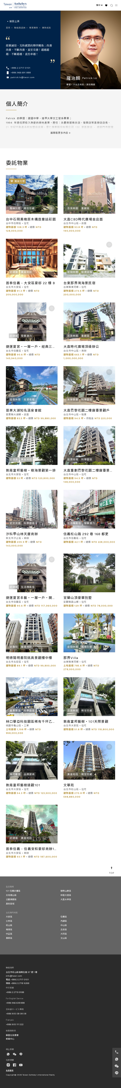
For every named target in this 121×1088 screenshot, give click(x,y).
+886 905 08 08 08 (16, 1013)
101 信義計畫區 (13, 891)
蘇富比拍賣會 (12, 1035)
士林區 (9, 921)
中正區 (9, 934)
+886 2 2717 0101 (20, 979)
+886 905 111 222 (15, 1024)
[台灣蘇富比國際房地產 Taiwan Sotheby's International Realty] (15, 5)
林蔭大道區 (65, 895)
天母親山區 (11, 895)
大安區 (9, 917)
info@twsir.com (14, 976)
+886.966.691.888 (21, 72)
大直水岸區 (65, 899)
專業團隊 (33, 28)
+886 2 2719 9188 (15, 992)
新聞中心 (10, 1039)
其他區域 (10, 904)
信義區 (63, 917)
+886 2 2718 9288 (20, 983)
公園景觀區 (11, 899)
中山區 (63, 925)
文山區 (63, 938)
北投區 (63, 929)
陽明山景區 (65, 891)
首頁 (8, 28)
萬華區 (9, 938)
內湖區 (63, 921)
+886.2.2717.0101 (20, 68)
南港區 (9, 929)
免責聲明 (9, 1071)
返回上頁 (14, 21)
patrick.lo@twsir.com (23, 77)
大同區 (63, 934)
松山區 (9, 925)
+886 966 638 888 (15, 1003)
